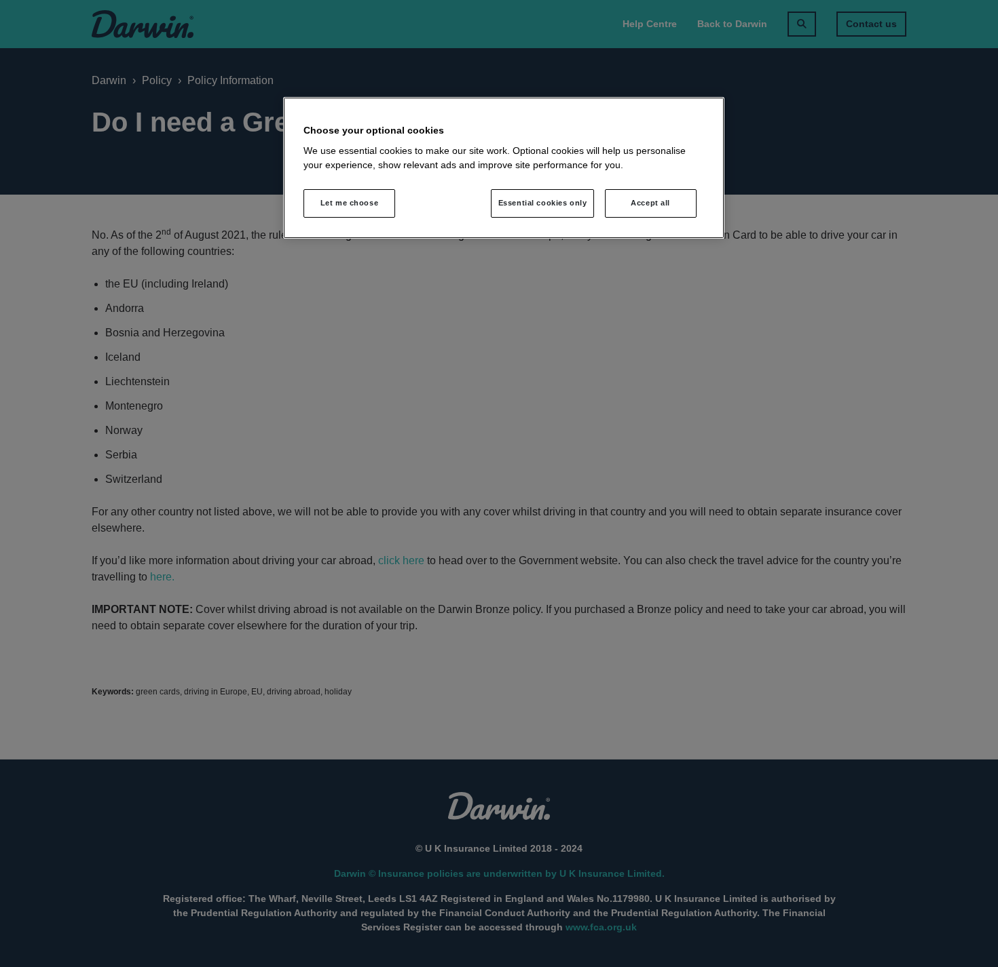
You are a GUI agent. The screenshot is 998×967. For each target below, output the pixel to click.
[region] (503, 168)
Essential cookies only (542, 203)
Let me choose (349, 203)
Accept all (650, 203)
